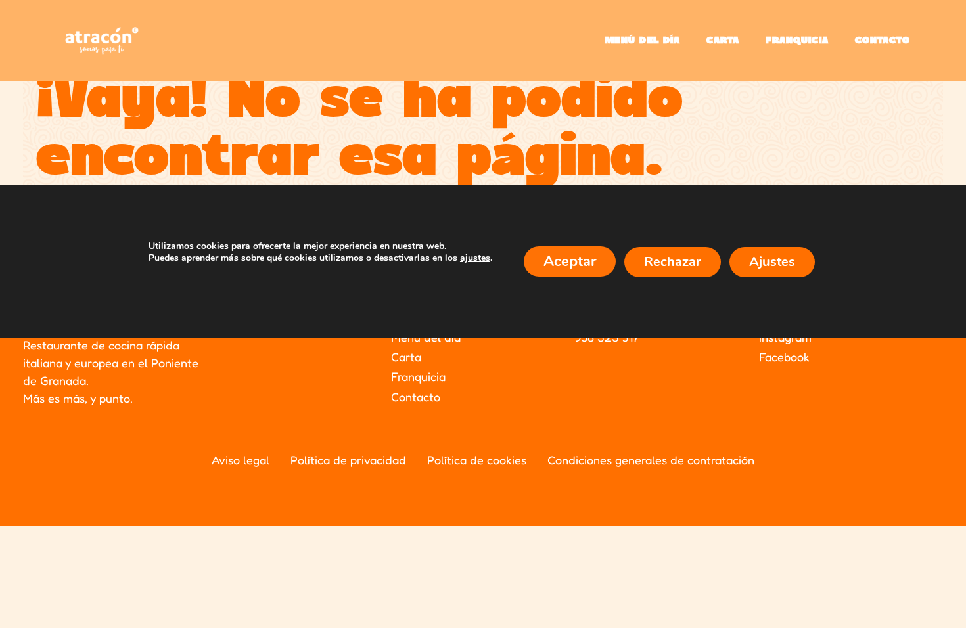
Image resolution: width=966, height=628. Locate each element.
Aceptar (569, 261)
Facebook (784, 356)
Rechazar (672, 262)
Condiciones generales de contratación (650, 460)
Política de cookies (476, 460)
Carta (722, 40)
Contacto (882, 40)
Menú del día (642, 40)
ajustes (475, 258)
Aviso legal (240, 460)
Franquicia (797, 40)
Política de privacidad (348, 460)
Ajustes (772, 262)
